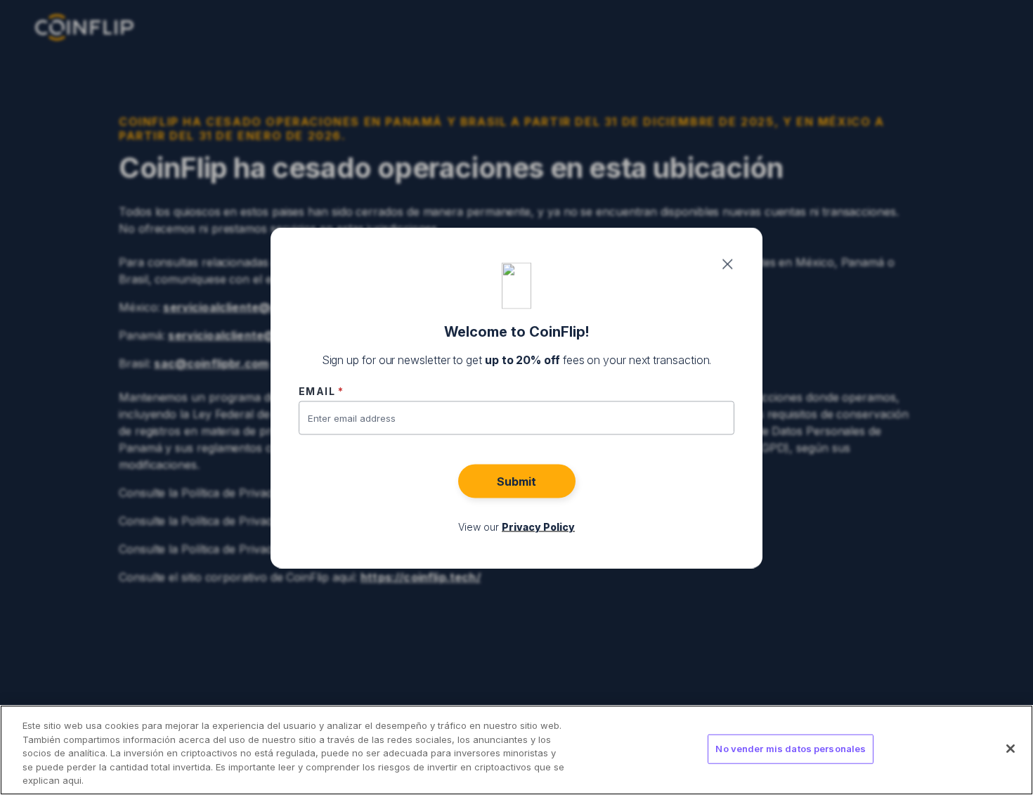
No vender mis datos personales (790, 748)
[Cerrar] (1010, 748)
